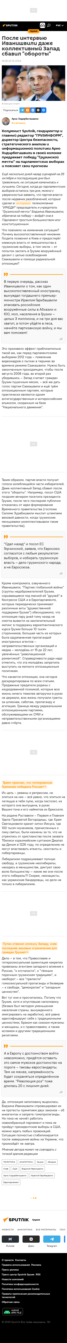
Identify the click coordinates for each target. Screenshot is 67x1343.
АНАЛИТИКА (26, 1162)
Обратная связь (11, 1302)
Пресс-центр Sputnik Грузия (18, 1274)
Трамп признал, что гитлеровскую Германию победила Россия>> (27, 784)
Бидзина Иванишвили (32, 1168)
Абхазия (52, 1162)
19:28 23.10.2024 (11, 60)
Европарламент (11, 1182)
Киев (5, 1168)
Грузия (40, 1162)
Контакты (20, 1260)
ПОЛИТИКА (9, 1162)
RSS (38, 1274)
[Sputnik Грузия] (11, 26)
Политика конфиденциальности (20, 1284)
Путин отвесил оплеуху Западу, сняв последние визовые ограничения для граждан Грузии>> (30, 948)
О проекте (8, 1260)
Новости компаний (13, 1279)
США (15, 1168)
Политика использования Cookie (21, 1289)
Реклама (36, 1264)
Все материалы (19, 123)
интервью (23, 203)
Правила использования (16, 1264)
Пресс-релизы (10, 1269)
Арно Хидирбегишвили (14, 1175)
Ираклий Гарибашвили (42, 1175)
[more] (61, 338)
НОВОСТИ (8, 1229)
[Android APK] (13, 1312)
